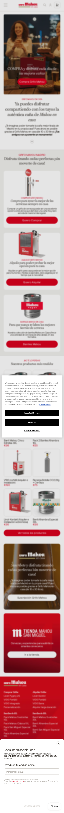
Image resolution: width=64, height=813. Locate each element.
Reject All (32, 423)
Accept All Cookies (32, 413)
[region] (32, 406)
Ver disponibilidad (32, 806)
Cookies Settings (32, 431)
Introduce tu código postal (19, 764)
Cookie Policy (44, 404)
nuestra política (17, 781)
